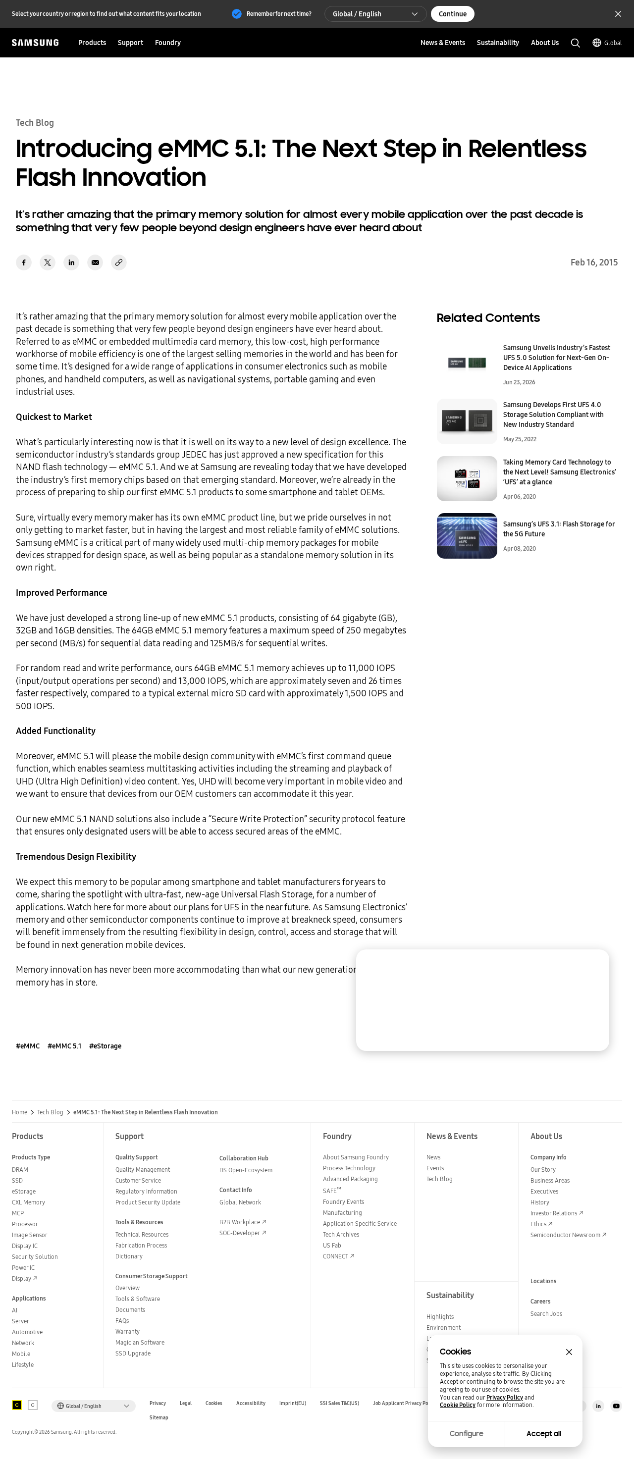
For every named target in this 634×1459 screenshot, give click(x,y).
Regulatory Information (146, 1191)
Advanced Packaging (350, 1179)
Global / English (357, 14)
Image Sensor (30, 1235)
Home (19, 1112)
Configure (466, 1433)
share (119, 262)
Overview (127, 1288)
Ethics (538, 1224)
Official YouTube (616, 1406)
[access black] (17, 1405)
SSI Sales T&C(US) (339, 1403)
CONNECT (335, 1256)
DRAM (20, 1169)
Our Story (543, 1169)
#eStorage (105, 1046)
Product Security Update (147, 1202)
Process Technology (349, 1168)
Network (23, 1343)
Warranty (127, 1331)
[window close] (569, 1352)
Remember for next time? (279, 13)
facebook (24, 262)
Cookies (214, 1403)
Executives (544, 1191)
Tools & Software (137, 1299)
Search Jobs (546, 1313)
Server (20, 1321)
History (539, 1202)
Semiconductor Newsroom (565, 1235)
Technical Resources (141, 1234)
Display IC (25, 1246)
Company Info (548, 1157)
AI (14, 1310)
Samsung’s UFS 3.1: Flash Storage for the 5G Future (559, 529)
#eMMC (28, 1046)
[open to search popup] (576, 43)
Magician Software (139, 1342)
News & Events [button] (443, 43)
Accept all (544, 1433)
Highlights (440, 1316)
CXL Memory (28, 1202)
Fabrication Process (141, 1245)
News (433, 1157)
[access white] (33, 1405)
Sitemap (159, 1417)
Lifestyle (23, 1364)
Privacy (158, 1403)
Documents (130, 1309)
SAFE (332, 1191)
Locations (543, 1281)
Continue (453, 14)
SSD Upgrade (133, 1353)
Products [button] (92, 43)
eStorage (24, 1191)
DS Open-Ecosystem (245, 1170)
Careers (540, 1301)
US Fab (332, 1245)
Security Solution (35, 1256)
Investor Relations (553, 1213)
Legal (186, 1403)
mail (95, 262)
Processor (25, 1224)
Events (435, 1168)
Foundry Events (343, 1202)
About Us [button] (545, 43)
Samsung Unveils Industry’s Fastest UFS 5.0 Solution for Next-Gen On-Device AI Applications (556, 357)
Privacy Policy (504, 1398)
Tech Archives (341, 1234)
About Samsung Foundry (356, 1157)
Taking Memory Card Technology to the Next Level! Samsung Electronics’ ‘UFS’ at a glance (559, 472)
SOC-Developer (239, 1233)
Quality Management (142, 1169)
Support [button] (130, 43)
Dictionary (129, 1256)
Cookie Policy (458, 1405)
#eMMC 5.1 (64, 1046)
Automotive (27, 1332)
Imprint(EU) (292, 1403)
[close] (592, 966)
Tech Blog (50, 1112)
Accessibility (250, 1403)
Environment (443, 1327)
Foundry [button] (168, 43)
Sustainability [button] (498, 43)
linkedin (71, 262)
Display (21, 1278)
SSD (17, 1180)
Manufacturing (342, 1212)
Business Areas (550, 1180)
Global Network (240, 1202)
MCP (18, 1213)
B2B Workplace (239, 1222)
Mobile (21, 1354)
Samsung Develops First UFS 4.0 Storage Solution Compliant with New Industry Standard (553, 414)
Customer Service (138, 1180)
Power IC (23, 1267)
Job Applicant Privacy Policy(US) (409, 1403)
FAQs (122, 1320)
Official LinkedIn (598, 1406)
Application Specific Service (360, 1223)
